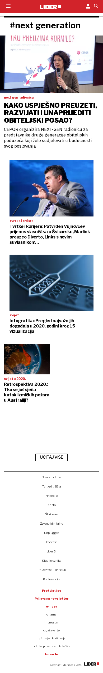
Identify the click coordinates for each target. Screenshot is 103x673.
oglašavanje (51, 630)
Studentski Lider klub (52, 570)
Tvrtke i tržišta (51, 486)
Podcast (51, 542)
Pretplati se (51, 590)
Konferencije (51, 579)
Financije (51, 496)
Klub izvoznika (51, 561)
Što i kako (51, 514)
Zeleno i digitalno (51, 523)
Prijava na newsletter (52, 598)
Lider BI (51, 551)
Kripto (52, 505)
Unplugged (51, 533)
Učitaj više (51, 457)
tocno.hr (51, 654)
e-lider (51, 606)
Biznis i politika (52, 477)
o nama (51, 614)
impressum (51, 622)
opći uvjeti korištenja (51, 638)
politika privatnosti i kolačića (51, 646)
